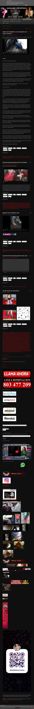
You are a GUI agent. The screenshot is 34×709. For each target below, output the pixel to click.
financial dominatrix (8, 204)
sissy (27, 349)
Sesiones (19, 19)
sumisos (22, 350)
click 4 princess (7, 203)
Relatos (4, 23)
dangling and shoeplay (16, 336)
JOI (17, 345)
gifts (19, 205)
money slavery (28, 206)
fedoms (17, 339)
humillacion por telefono (11, 344)
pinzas (14, 348)
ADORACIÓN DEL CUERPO (26, 332)
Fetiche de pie (22, 340)
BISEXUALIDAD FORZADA (10, 334)
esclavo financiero (5, 339)
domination (10, 157)
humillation (6, 345)
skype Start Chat (5, 364)
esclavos (8, 339)
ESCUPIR (11, 339)
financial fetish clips (22, 204)
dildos (19, 336)
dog (22, 336)
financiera (24, 342)
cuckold (5, 336)
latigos (28, 345)
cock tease (9, 335)
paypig (30, 157)
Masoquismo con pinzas (26, 346)
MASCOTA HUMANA (20, 346)
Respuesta (17, 208)
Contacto (7, 23)
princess (14, 207)
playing (9, 207)
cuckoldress (11, 336)
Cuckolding (8, 336)
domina (20, 156)
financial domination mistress (18, 341)
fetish (8, 341)
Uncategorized (8, 156)
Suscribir (4, 438)
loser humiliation (9, 346)
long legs (14, 206)
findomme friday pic (7, 205)
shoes (29, 250)
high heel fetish (25, 205)
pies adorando (15, 250)
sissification (24, 349)
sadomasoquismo (8, 349)
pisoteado (16, 348)
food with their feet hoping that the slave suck (15, 255)
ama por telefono (11, 333)
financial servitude (16, 342)
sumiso (14, 350)
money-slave (6, 347)
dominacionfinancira (23, 338)
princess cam (17, 207)
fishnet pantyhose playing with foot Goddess (15, 162)
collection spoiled (13, 203)
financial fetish (18, 204)
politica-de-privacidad (5, 701)
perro (3, 158)
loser (6, 346)
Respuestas (8, 158)
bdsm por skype (29, 333)
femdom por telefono (8, 340)
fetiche (16, 157)
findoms (19, 157)
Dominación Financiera (14, 19)
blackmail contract (16, 334)
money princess (23, 206)
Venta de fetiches (12, 21)
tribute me (10, 208)
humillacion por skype (5, 344)
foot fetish (17, 205)
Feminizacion (12, 340)
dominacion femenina (23, 156)
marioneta (16, 346)
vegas (12, 208)
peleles (24, 347)
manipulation (12, 346)
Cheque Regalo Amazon (6, 21)
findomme (4, 205)
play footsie (24, 348)
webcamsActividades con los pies (11, 351)
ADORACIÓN (20, 332)
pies (4, 158)
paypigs (22, 347)
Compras (12, 335)
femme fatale (16, 340)
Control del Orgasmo (23, 335)
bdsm (26, 333)
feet (12, 157)
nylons (12, 347)
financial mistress (27, 204)
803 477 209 (6, 698)
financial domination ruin (25, 341)
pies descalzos (6, 207)
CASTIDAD (4, 335)
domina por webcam (5, 337)
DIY (21, 336)
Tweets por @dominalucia (6, 486)
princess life (20, 207)
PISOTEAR (19, 348)
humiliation (21, 157)
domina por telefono (27, 336)
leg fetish (7, 206)
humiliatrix (7, 343)
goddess (21, 205)
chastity (7, 335)
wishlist (14, 208)
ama (13, 156)
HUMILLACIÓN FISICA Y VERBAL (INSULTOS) (23, 343)
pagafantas (15, 347)
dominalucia (6, 157)
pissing (22, 348)
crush (3, 336)
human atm (28, 205)
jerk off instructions (14, 345)
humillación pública (23, 344)
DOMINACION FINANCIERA (13, 214)
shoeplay (27, 250)
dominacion (9, 337)
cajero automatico (16, 156)
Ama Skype (14, 333)
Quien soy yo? (7, 19)
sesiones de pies (23, 250)
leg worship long (10, 206)
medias (16, 206)
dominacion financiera (19, 337)
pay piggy (18, 347)
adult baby (6, 333)
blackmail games (21, 334)
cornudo (27, 335)
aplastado (20, 333)
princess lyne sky (25, 207)
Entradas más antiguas (6, 28)
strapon (12, 350)
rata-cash (27, 348)
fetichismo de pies (25, 203)
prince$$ (12, 207)
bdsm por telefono (5, 334)
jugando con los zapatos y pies (11, 213)
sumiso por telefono (17, 350)
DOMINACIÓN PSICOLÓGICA (9, 338)
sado (5, 349)
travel (7, 208)
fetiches (25, 340)
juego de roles (20, 345)
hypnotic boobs (10, 345)
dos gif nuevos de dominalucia (11, 291)
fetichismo (27, 340)
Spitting (7, 350)
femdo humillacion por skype (22, 339)
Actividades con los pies (16, 332)
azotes (24, 333)
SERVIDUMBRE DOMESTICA (14, 349)
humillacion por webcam (18, 344)
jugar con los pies (9, 250)
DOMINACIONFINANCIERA (16, 338)
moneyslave (27, 157)
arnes (22, 333)
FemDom (14, 157)
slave (20, 286)
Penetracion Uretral (28, 347)
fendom (19, 340)
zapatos (17, 351)
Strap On (10, 350)
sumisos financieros (25, 350)
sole (6, 158)
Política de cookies (15, 4)
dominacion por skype (25, 337)
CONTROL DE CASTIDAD (17, 335)
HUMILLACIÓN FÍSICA (14, 343)
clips (10, 203)
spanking (4, 350)
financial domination (11, 341)
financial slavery (21, 342)
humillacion (24, 157)
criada (29, 335)
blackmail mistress (26, 334)
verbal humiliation (5, 351)
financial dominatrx (13, 204)
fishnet (14, 205)
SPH (5, 350)
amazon (17, 333)
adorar (3, 333)
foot (15, 205)
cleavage (4, 203)
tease (6, 208)
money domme (19, 206)
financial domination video (10, 342)
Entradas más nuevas (28, 28)
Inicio (3, 19)
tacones (30, 350)
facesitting (14, 339)
